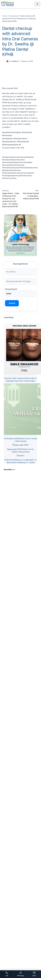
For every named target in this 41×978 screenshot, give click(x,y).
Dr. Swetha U (14, 61)
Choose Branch (11, 289)
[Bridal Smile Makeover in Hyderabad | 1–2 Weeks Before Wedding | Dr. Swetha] (20, 455)
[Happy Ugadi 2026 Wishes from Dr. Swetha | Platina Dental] (20, 445)
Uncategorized (13, 16)
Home (4, 16)
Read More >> (9, 469)
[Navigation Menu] (37, 4)
